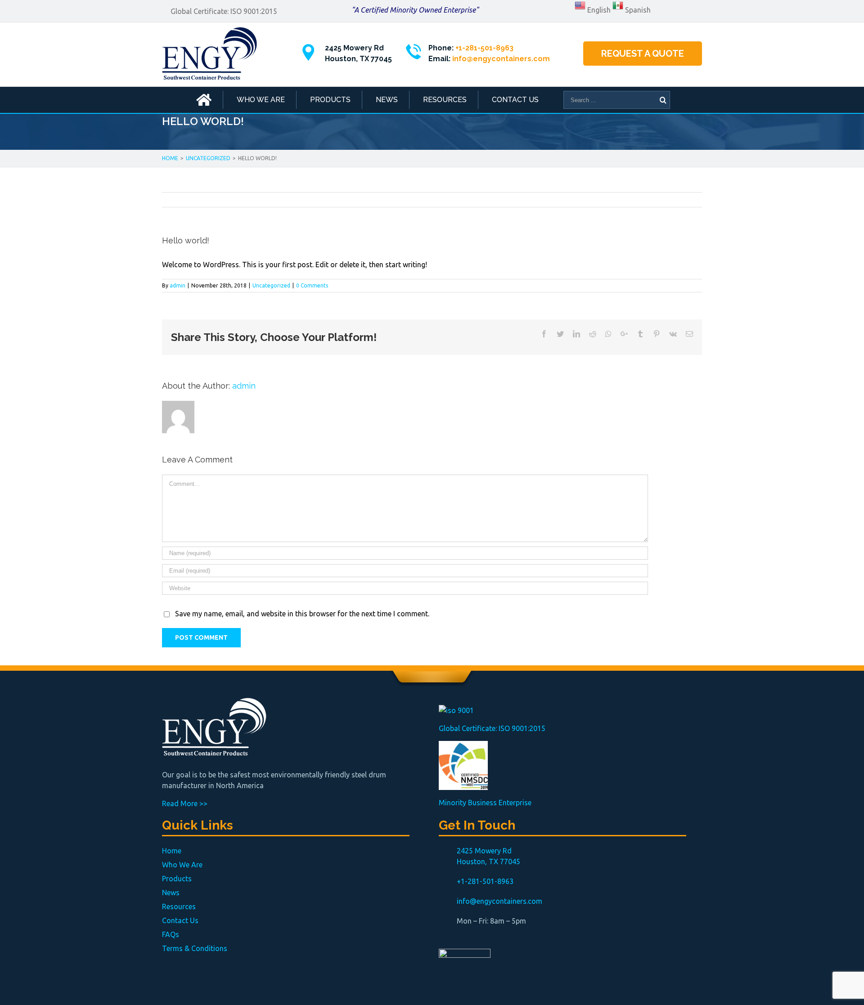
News (171, 892)
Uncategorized (271, 285)
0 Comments (312, 285)
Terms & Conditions (194, 948)
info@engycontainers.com (501, 58)
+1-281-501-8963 (484, 48)
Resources (179, 906)
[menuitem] (204, 100)
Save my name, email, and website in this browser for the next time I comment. (302, 614)
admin (177, 285)
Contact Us (180, 920)
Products (177, 879)
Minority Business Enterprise (485, 803)
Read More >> (184, 803)
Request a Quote (642, 53)
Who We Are (182, 865)
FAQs (170, 934)
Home (171, 851)
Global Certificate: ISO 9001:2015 (224, 11)
